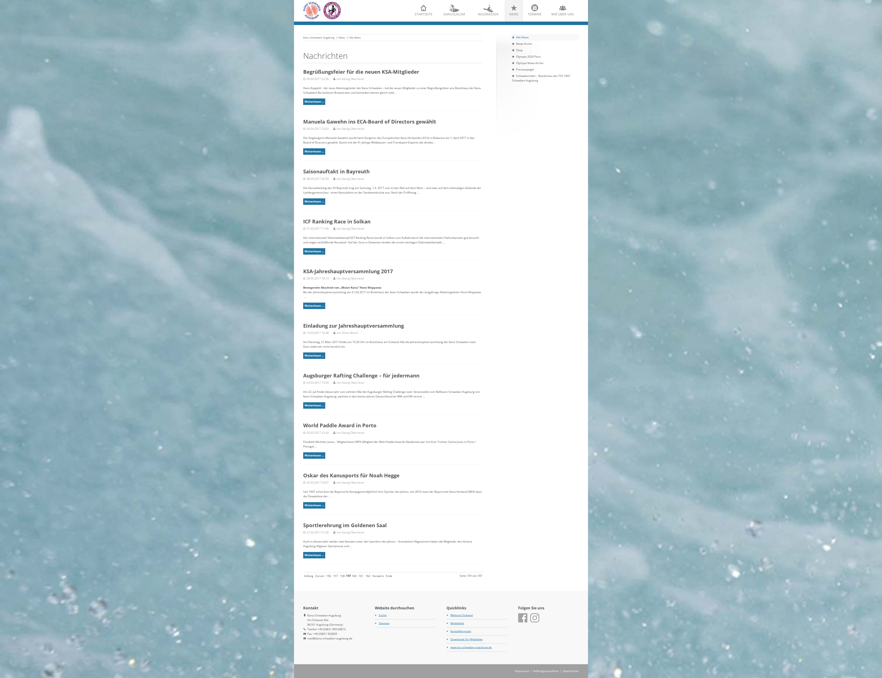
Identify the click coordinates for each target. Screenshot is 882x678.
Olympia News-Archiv (529, 63)
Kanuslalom (454, 14)
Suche (383, 615)
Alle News (522, 37)
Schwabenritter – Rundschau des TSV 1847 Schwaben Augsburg (541, 78)
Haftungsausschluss (546, 671)
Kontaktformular (460, 631)
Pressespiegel (525, 69)
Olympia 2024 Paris (528, 57)
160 (354, 576)
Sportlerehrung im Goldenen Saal (345, 525)
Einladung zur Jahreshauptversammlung (353, 325)
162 (367, 576)
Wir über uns (562, 14)
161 (361, 576)
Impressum (522, 671)
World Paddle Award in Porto (339, 425)
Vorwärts (378, 576)
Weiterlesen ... (314, 102)
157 (335, 576)
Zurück (319, 576)
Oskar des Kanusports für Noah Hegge (351, 475)
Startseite (424, 14)
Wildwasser (488, 14)
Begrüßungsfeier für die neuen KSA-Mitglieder (361, 71)
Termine (535, 14)
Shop (519, 50)
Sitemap (384, 623)
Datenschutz (571, 671)
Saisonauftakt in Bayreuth (336, 171)
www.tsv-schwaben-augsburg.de (471, 647)
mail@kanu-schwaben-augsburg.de (329, 638)
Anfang (308, 576)
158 (342, 576)
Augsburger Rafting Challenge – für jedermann (361, 375)
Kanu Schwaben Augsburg (318, 37)
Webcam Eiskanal (461, 615)
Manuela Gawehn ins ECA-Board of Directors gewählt (369, 121)
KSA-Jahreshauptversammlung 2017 (348, 271)
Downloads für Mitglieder (466, 639)
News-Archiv (524, 44)
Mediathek (457, 623)
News (513, 14)
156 (328, 576)
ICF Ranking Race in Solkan (336, 221)
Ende (389, 576)
